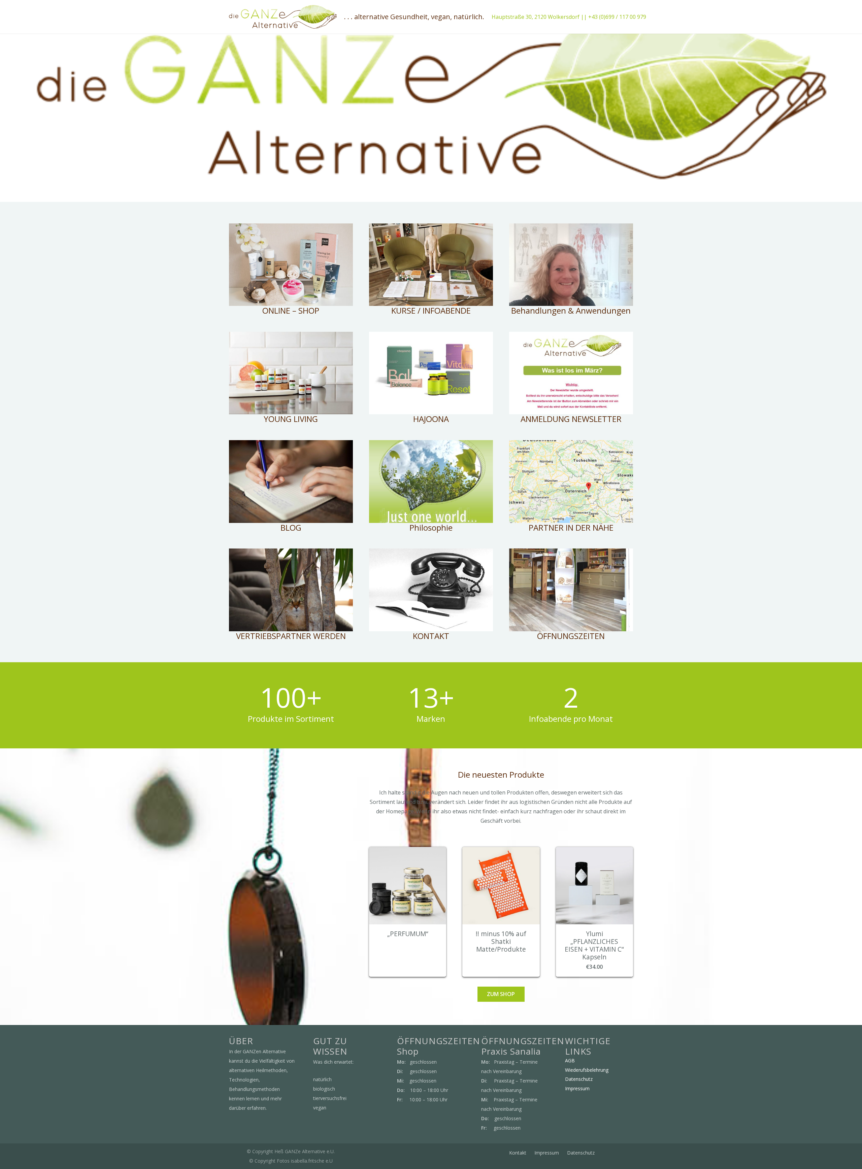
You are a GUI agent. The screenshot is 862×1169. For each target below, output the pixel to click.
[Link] (283, 17)
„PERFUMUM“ (407, 933)
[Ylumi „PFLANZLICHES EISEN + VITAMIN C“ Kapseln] (594, 851)
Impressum (577, 1088)
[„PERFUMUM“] (407, 851)
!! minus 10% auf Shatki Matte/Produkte (501, 941)
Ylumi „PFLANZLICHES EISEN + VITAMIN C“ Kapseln (594, 945)
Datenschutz (579, 1079)
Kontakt (517, 1152)
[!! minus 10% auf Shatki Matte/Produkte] (500, 851)
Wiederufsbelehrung (586, 1070)
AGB (570, 1060)
